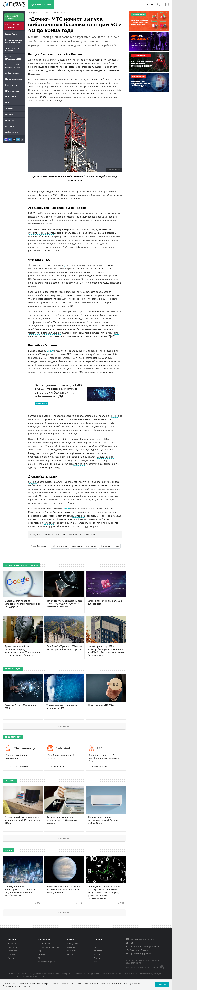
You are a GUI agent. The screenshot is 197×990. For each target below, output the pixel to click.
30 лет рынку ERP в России (12, 49)
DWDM (66, 460)
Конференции (44, 943)
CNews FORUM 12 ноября (11, 17)
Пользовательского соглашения (17, 986)
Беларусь (33, 453)
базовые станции (64, 318)
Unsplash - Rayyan (113, 170)
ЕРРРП (114, 415)
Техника (41, 954)
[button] (159, 4)
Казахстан (41, 449)
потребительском (51, 332)
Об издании (72, 943)
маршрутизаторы (106, 456)
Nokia (41, 216)
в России (92, 350)
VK (95, 947)
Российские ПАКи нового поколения (13, 66)
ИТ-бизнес (9, 120)
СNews (50, 350)
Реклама (71, 947)
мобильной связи (64, 361)
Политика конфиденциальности (144, 946)
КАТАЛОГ (149, 4)
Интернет (9, 114)
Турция (94, 449)
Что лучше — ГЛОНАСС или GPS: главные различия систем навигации (63, 534)
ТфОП (111, 336)
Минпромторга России (40, 512)
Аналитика (13, 947)
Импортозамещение (14, 79)
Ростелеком (71, 236)
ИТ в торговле (11, 102)
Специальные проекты (48, 947)
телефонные (72, 336)
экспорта (85, 442)
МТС (106, 70)
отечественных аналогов (41, 232)
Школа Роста (11, 34)
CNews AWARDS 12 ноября (12, 26)
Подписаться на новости (84, 546)
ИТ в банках (10, 97)
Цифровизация (41, 4)
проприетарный (96, 216)
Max (95, 943)
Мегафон (96, 236)
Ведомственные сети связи (47, 368)
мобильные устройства (40, 318)
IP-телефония (93, 322)
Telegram (98, 958)
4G (36, 198)
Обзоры (11, 954)
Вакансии (71, 950)
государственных (56, 371)
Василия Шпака (61, 512)
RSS (131, 943)
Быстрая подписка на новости (144, 939)
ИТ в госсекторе (12, 91)
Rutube (97, 954)
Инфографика (11, 132)
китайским (49, 522)
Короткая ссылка (111, 546)
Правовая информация (140, 953)
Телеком (9, 108)
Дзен (96, 961)
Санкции (32, 481)
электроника (78, 515)
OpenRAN (75, 198)
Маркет (41, 950)
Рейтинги (9, 126)
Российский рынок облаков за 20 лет (13, 41)
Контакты (71, 954)
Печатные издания (46, 961)
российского (93, 446)
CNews (66, 508)
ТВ (39, 958)
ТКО (85, 243)
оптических (79, 463)
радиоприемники (37, 275)
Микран (66, 63)
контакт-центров (69, 322)
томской (43, 63)
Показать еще (64, 726)
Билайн (84, 236)
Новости (12, 943)
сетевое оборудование (75, 325)
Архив (11, 958)
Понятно (162, 984)
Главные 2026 (13, 57)
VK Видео (98, 950)
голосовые (53, 336)
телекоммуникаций (74, 265)
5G (41, 198)
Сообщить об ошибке (140, 950)
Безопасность (11, 85)
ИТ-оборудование (89, 315)
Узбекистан (68, 449)
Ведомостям (73, 70)
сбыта (70, 492)
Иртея (68, 79)
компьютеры (61, 275)
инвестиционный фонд (77, 86)
